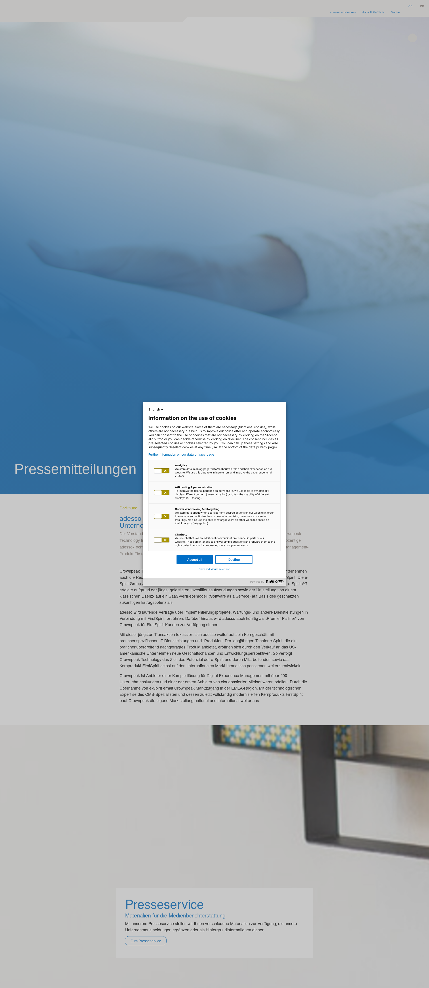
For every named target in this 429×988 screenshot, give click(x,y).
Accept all (194, 559)
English (154, 409)
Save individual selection (214, 569)
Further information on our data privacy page (181, 454)
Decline (234, 559)
